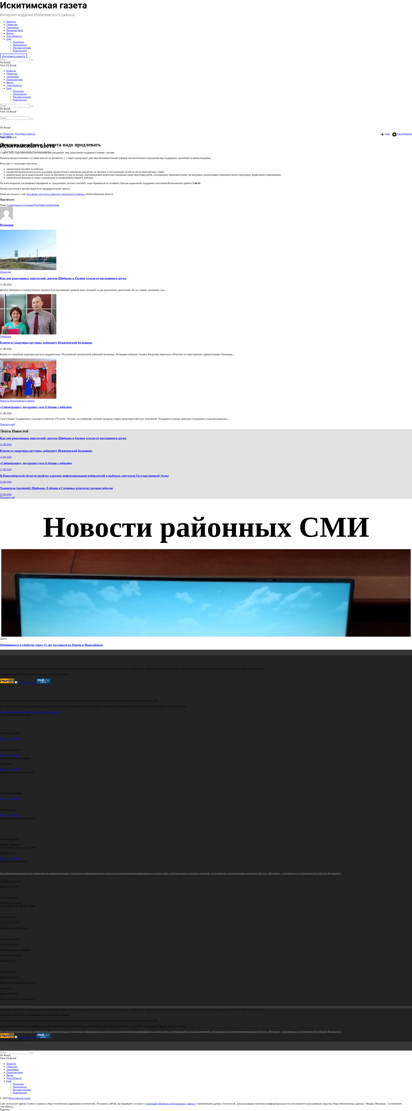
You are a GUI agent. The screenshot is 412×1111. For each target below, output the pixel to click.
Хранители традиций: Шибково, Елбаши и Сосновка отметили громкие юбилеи (56, 488)
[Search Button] (31, 60)
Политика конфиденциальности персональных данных (30, 711)
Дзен (387, 133)
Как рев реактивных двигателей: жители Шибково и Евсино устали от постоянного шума (63, 278)
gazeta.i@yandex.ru (10, 798)
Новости (11, 21)
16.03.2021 (6, 136)
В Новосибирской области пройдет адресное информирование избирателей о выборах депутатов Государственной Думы (84, 475)
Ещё (8, 39)
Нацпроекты (20, 45)
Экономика (12, 27)
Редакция (6, 225)
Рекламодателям (22, 47)
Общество (12, 24)
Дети (35, 205)
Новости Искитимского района (17, 400)
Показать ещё (7, 424)
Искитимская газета (19, 1098)
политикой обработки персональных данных (170, 1103)
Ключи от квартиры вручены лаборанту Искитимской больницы (46, 342)
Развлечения (20, 50)
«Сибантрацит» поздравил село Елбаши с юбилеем (36, 407)
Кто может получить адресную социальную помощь (56, 194)
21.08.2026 (6, 444)
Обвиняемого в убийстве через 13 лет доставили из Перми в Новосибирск (51, 645)
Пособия (54, 205)
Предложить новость (13, 56)
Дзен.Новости (14, 36)
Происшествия (14, 30)
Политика (18, 42)
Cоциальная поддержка (20, 205)
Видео (9, 33)
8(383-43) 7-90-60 (9, 738)
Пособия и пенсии (25, 133)
